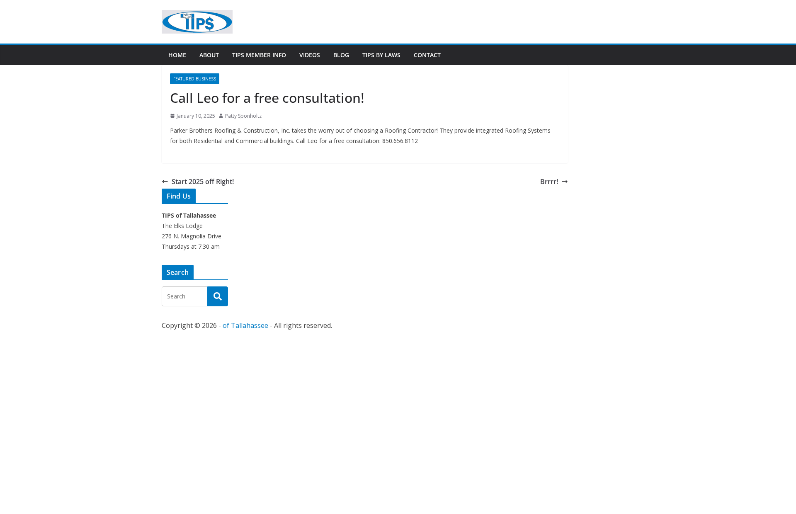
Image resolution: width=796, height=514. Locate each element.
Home (177, 55)
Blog (341, 55)
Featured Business (194, 79)
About (209, 55)
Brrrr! (549, 181)
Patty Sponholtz (243, 115)
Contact (427, 55)
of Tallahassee (245, 325)
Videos (309, 55)
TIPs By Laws (381, 55)
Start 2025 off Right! (203, 181)
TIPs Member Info (259, 55)
